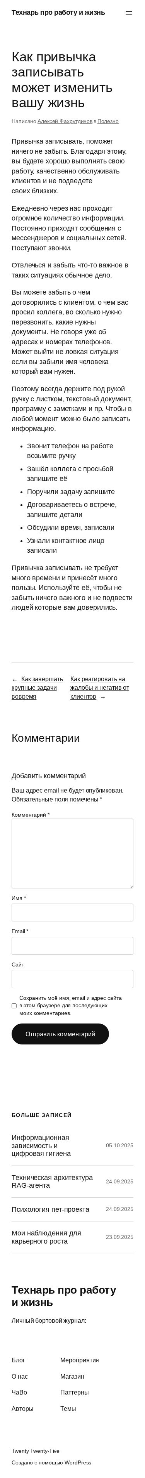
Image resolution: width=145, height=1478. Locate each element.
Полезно (108, 121)
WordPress (78, 1462)
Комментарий (30, 815)
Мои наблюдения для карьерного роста (46, 1237)
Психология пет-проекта (50, 1209)
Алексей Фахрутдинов (65, 121)
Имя (19, 898)
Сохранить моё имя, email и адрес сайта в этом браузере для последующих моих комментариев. (70, 1005)
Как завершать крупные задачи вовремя (37, 687)
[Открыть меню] (128, 12)
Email (20, 931)
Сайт (18, 964)
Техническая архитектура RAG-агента (52, 1181)
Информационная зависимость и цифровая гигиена (41, 1145)
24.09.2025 (119, 1181)
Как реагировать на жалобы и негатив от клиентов (99, 687)
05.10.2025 (119, 1145)
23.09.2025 (119, 1237)
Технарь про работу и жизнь (58, 12)
